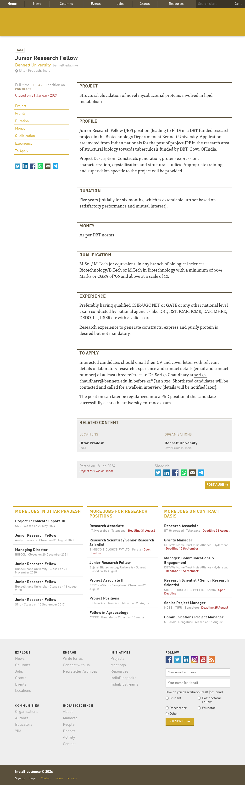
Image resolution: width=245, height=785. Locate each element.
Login (33, 778)
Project (20, 106)
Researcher (178, 708)
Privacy (72, 778)
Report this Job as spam (96, 471)
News (37, 3)
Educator (208, 708)
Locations (23, 691)
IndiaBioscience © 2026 (34, 772)
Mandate (70, 718)
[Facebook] (32, 166)
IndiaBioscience (122, 22)
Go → (239, 3)
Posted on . (97, 466)
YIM (18, 731)
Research (39, 85)
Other (174, 713)
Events (96, 3)
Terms (59, 778)
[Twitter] (17, 166)
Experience (24, 144)
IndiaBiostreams (124, 685)
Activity (69, 738)
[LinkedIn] (25, 166)
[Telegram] (55, 166)
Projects (117, 659)
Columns (66, 3)
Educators (23, 725)
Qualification (25, 136)
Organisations (26, 712)
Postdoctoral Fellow (211, 700)
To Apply (21, 151)
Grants (145, 3)
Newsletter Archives (80, 672)
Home (12, 3)
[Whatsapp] (40, 166)
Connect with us (76, 665)
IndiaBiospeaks (123, 678)
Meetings (118, 665)
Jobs (120, 3)
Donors (69, 731)
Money (20, 129)
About (68, 712)
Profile (20, 113)
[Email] (47, 166)
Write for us (73, 659)
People (68, 725)
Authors (21, 718)
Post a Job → (217, 484)
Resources (176, 3)
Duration (22, 121)
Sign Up (20, 778)
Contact (69, 744)
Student (175, 698)
